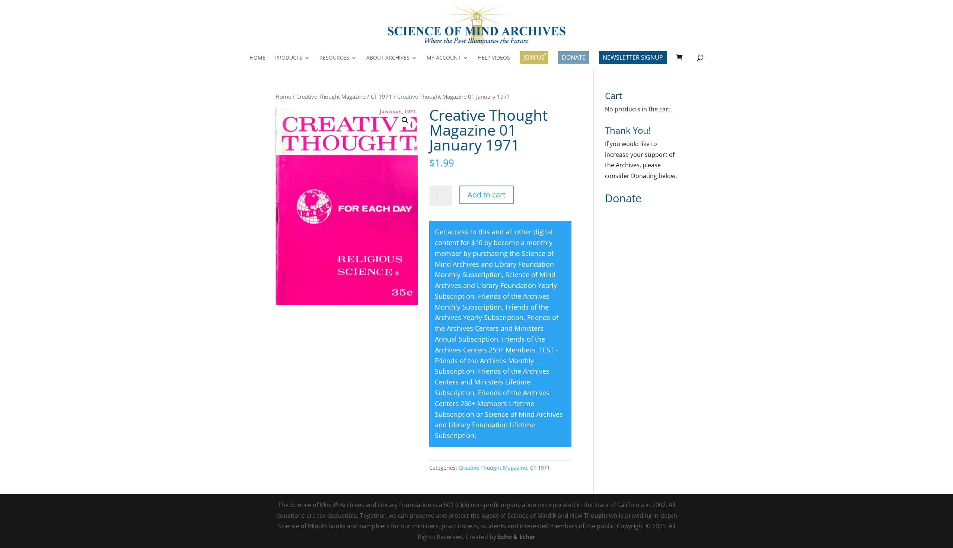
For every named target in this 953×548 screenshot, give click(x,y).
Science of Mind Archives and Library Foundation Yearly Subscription (496, 285)
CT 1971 (381, 96)
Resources (334, 58)
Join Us (534, 57)
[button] (405, 120)
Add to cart (487, 195)
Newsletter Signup (633, 57)
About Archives (387, 58)
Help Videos (494, 58)
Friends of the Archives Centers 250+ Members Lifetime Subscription (492, 403)
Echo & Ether (516, 537)
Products (288, 58)
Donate (574, 57)
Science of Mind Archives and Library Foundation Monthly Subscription (494, 264)
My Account (444, 58)
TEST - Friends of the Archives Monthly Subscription (496, 360)
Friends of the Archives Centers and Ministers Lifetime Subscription (492, 382)
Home (257, 58)
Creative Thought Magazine (331, 96)
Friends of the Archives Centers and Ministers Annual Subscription (496, 328)
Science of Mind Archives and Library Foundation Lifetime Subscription (499, 425)
